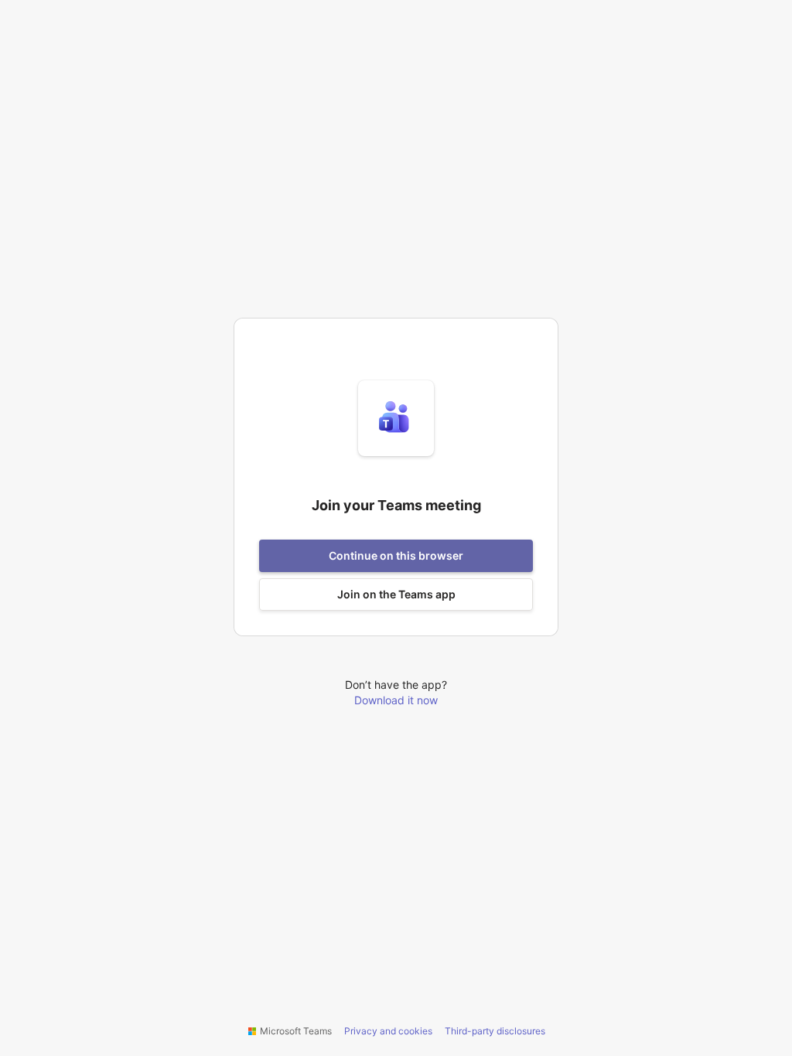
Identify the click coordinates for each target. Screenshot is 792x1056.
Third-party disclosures (495, 1031)
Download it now (396, 700)
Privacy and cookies (388, 1031)
